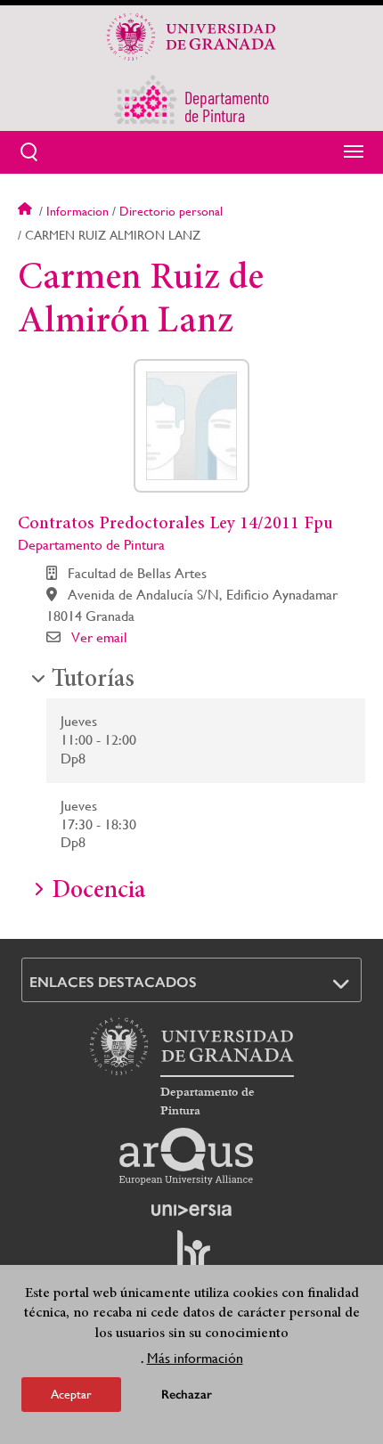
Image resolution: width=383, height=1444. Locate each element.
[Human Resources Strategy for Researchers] (191, 1257)
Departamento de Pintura (91, 544)
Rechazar (186, 1394)
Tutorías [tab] (93, 680)
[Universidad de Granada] (191, 36)
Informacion (77, 211)
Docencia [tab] (98, 891)
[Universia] (191, 1209)
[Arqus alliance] (186, 1156)
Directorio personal (171, 211)
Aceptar (71, 1394)
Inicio (27, 211)
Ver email (99, 637)
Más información (195, 1358)
